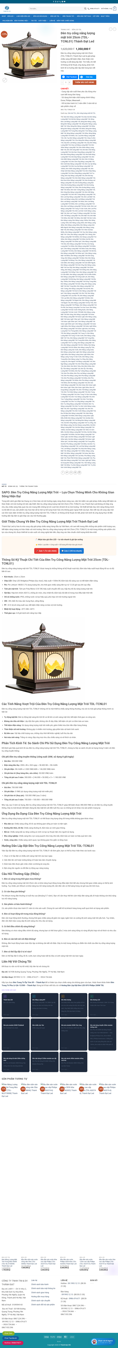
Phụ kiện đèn (8, 20)
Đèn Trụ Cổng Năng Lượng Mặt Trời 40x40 (74, 404)
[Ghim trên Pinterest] (75, 473)
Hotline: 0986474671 (12, 1343)
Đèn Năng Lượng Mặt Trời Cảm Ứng (72, 265)
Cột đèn (96, 16)
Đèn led (10, 16)
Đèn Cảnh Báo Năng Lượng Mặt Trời (72, 164)
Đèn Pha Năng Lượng (71, 375)
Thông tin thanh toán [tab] (28, 486)
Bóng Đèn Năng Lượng (88, 121)
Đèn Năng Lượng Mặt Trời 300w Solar (76, 248)
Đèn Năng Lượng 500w (72, 225)
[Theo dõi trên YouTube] (64, 2)
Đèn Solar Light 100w (67, 387)
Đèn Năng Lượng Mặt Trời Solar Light (73, 317)
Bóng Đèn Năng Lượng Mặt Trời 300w (73, 128)
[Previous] (2, 1179)
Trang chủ (65, 29)
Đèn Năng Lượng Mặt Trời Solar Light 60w (74, 328)
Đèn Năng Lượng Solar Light (70, 352)
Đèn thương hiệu (21, 20)
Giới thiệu (42, 20)
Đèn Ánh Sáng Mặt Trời (74, 150)
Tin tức (34, 20)
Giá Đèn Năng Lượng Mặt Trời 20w (75, 432)
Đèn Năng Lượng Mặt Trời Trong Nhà (82, 338)
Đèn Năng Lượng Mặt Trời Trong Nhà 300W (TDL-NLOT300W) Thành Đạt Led (9, 1263)
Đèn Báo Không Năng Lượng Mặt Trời (73, 154)
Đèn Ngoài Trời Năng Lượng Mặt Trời (80, 361)
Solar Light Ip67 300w (88, 460)
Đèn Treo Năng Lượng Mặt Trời (81, 397)
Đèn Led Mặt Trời (89, 197)
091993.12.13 (67, 1294)
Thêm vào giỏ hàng (84, 82)
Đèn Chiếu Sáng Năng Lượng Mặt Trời (78, 168)
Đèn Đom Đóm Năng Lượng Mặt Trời (72, 180)
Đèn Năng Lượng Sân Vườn (69, 350)
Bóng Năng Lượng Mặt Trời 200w (77, 133)
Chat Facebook (10, 1338)
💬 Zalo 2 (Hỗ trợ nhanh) (71, 551)
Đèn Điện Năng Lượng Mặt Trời (85, 178)
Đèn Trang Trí (68, 16)
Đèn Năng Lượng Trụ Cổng (76, 359)
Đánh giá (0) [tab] (13, 486)
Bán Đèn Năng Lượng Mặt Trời (74, 117)
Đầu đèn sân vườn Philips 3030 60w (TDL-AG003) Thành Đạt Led (68, 1262)
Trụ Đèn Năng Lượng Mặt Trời (80, 465)
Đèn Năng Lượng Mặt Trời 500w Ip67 (73, 253)
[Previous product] (114, 29)
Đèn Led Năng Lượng (67, 199)
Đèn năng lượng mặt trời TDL (86, 113)
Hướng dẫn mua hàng (40, 1296)
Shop (4, 16)
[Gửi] (85, 9)
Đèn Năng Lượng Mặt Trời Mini (80, 298)
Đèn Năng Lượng (66, 220)
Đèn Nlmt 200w (86, 366)
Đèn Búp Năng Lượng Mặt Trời (81, 157)
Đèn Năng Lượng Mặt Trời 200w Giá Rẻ (77, 239)
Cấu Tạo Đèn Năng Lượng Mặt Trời (75, 138)
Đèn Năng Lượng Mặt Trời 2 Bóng (81, 234)
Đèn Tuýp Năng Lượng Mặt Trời (77, 408)
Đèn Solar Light (91, 385)
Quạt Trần (105, 16)
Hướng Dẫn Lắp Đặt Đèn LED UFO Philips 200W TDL (82, 985)
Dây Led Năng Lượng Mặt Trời (81, 145)
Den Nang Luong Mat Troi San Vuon (77, 307)
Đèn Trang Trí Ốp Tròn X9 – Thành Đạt (29, 982)
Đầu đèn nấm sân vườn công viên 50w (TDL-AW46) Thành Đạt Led (29, 1262)
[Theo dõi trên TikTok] (58, 2)
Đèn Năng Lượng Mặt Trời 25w (77, 244)
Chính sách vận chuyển (40, 1300)
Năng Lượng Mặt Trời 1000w (76, 451)
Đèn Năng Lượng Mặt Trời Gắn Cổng (72, 284)
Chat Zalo (8, 1333)
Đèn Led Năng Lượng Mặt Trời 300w (72, 201)
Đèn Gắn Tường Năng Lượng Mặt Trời (83, 190)
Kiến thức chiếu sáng (65, 20)
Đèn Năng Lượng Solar (86, 350)
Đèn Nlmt (67, 366)
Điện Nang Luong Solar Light (84, 415)
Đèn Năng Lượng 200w (76, 223)
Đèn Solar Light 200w (82, 387)
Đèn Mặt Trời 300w (74, 218)
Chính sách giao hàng (40, 1292)
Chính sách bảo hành (40, 1284)
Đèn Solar (82, 385)
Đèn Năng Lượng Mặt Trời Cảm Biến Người (81, 263)
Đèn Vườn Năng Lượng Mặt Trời (85, 411)
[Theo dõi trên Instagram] (55, 2)
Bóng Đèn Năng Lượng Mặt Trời (71, 124)
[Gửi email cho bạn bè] (71, 473)
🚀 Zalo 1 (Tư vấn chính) (46, 551)
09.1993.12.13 (74, 1283)
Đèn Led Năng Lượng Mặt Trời (85, 199)
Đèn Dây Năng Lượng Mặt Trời (74, 175)
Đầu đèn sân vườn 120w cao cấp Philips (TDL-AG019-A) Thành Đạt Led (88, 1263)
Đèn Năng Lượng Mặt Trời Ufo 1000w (76, 345)
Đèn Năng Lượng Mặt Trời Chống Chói (77, 270)
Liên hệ (52, 20)
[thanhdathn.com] (13, 8)
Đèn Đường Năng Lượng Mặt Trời (75, 185)
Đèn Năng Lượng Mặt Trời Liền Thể (75, 293)
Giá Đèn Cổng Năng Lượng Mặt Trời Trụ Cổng (78, 423)
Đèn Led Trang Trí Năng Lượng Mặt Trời (80, 213)
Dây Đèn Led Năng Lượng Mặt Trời (75, 143)
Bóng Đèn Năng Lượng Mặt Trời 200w (83, 126)
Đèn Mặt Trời (85, 215)
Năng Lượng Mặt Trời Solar (79, 453)
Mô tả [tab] (4, 486)
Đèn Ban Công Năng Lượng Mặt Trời (83, 152)
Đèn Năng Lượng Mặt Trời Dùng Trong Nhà (82, 281)
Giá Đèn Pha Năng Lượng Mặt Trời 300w (74, 444)
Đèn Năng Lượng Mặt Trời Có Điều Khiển (83, 274)
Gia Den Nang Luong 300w (81, 425)
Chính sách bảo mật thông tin (43, 1288)
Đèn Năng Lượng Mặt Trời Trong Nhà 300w (74, 340)
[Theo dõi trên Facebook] (53, 2)
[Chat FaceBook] (69, 77)
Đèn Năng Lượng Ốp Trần (86, 347)
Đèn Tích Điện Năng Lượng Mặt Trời (75, 392)
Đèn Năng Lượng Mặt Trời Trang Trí (75, 333)
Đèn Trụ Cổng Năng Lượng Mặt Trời (82, 401)
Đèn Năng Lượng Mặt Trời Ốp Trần (82, 303)
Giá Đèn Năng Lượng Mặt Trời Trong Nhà (81, 441)
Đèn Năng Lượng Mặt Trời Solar (84, 314)
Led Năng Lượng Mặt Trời (72, 448)
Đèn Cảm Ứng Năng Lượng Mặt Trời (82, 161)
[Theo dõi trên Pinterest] (62, 2)
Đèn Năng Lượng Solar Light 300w (79, 354)
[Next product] (110, 29)
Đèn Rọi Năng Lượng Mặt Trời (77, 383)
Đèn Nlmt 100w (76, 366)
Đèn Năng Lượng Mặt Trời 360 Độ (85, 251)
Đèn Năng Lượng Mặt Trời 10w (75, 232)
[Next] (116, 1179)
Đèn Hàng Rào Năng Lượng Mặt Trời (72, 192)
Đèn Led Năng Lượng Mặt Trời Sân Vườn (77, 206)
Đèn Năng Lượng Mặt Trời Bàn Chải (76, 258)
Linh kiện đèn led (23, 16)
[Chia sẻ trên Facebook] (63, 473)
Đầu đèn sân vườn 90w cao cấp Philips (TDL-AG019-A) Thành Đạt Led (49, 1263)
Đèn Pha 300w (68, 373)
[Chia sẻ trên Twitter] (67, 473)
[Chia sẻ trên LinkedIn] (79, 473)
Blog (59, 1341)
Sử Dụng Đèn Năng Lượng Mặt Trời (72, 463)
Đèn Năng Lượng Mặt (75, 227)
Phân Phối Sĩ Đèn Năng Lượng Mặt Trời (79, 458)
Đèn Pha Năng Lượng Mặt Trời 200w (75, 378)
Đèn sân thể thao (84, 16)
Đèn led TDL (54, 16)
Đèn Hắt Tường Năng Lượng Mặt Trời (83, 194)
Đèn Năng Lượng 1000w (80, 220)
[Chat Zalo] (87, 77)
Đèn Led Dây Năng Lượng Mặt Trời (72, 197)
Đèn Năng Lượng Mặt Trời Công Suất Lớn (74, 277)
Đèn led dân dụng (40, 16)
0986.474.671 (75, 1298)
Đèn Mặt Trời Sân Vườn (88, 218)
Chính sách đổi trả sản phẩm (43, 1305)
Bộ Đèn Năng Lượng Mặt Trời (80, 119)
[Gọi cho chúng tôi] (60, 2)
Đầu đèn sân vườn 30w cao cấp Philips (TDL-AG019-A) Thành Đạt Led (107, 1263)
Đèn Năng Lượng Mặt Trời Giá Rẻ (79, 288)
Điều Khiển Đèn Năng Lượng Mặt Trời (73, 418)
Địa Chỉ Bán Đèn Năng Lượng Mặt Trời (73, 413)
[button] (108, 9)
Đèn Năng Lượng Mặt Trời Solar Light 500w (82, 326)
